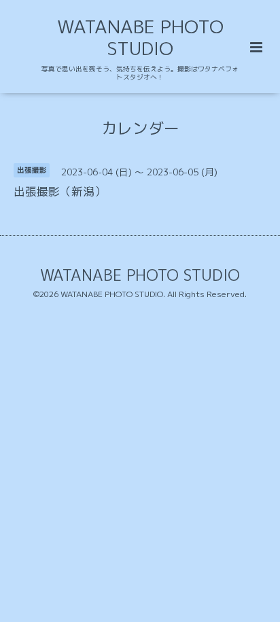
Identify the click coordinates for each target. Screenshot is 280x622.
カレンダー (140, 127)
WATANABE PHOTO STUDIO (140, 37)
